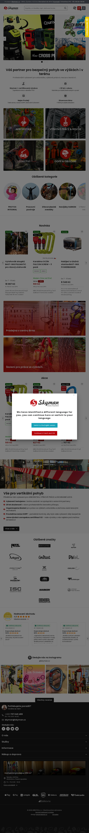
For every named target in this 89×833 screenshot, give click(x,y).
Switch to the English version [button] (44, 425)
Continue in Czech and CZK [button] (44, 433)
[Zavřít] (74, 395)
